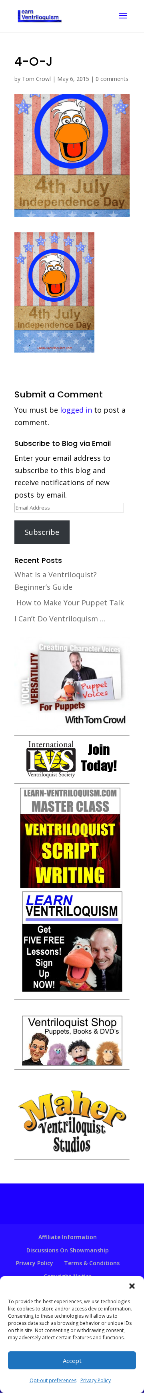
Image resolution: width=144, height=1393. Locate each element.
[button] (132, 1286)
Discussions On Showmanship (67, 1250)
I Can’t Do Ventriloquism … (60, 618)
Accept (72, 1361)
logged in (76, 410)
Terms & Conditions (92, 1263)
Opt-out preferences (53, 1380)
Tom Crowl (36, 79)
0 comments (112, 79)
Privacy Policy (95, 1380)
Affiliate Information (67, 1237)
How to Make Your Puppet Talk (70, 602)
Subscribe (42, 532)
